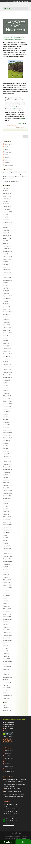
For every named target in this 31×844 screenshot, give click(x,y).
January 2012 (6, 459)
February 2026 (7, 193)
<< (4, 804)
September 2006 (7, 619)
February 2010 (7, 516)
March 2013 (6, 424)
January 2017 (6, 325)
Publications (8, 160)
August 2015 (6, 356)
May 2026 (5, 188)
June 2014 (5, 385)
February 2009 (7, 548)
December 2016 (7, 327)
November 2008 (7, 556)
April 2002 (6, 674)
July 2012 (5, 443)
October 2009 (7, 527)
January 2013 (6, 427)
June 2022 (5, 240)
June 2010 (5, 506)
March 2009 (6, 545)
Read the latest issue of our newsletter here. (14, 39)
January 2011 (6, 488)
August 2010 (6, 501)
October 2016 (7, 330)
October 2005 (7, 637)
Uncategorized (9, 165)
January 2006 (6, 629)
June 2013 (5, 417)
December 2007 (7, 585)
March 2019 (6, 293)
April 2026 (6, 190)
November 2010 (7, 493)
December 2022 (7, 238)
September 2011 (7, 469)
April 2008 (6, 574)
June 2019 (5, 285)
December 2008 (7, 553)
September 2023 (7, 225)
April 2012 (6, 451)
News (6, 154)
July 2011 (5, 474)
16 (4, 816)
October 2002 (7, 672)
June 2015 (5, 359)
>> (16, 804)
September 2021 (7, 251)
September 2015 (7, 353)
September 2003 (7, 666)
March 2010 (6, 514)
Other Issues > (22, 123)
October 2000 (7, 682)
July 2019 (5, 282)
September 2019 (7, 280)
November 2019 (7, 275)
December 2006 (7, 614)
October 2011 (7, 467)
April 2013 (6, 422)
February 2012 (7, 456)
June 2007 (5, 601)
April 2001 (6, 679)
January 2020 (6, 269)
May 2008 (5, 572)
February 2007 (7, 608)
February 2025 (7, 206)
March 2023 (6, 233)
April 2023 (6, 230)
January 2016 (6, 346)
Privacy (24, 838)
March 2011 (6, 482)
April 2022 (6, 243)
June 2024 (5, 214)
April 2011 (6, 480)
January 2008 (6, 582)
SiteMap (18, 838)
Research (7, 162)
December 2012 (7, 430)
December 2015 (7, 348)
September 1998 (7, 695)
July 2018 (5, 301)
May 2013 (5, 419)
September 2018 (7, 296)
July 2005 (5, 645)
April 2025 (6, 204)
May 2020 (5, 264)
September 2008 (7, 561)
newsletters (22, 118)
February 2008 (7, 580)
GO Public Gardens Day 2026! (11, 181)
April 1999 (6, 693)
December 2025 (7, 196)
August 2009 (6, 532)
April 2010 (6, 511)
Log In (4, 736)
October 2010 (7, 495)
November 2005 (7, 635)
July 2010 (5, 503)
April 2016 (6, 343)
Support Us (16, 108)
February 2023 (7, 235)
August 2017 (6, 314)
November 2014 (7, 372)
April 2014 (6, 390)
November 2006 (7, 616)
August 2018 (6, 298)
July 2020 (5, 261)
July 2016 (5, 335)
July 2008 (5, 566)
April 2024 (6, 217)
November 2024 (7, 211)
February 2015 (7, 364)
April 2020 (6, 267)
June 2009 (5, 537)
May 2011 (5, 477)
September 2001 (7, 677)
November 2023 (7, 222)
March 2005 (6, 656)
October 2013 (7, 406)
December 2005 (7, 632)
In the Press (8, 152)
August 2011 (6, 472)
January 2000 (6, 687)
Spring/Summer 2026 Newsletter (12, 791)
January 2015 (6, 367)
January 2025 (6, 209)
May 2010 (5, 509)
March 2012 (6, 453)
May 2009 (5, 540)
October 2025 (7, 198)
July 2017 (5, 317)
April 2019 (6, 290)
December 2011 (7, 461)
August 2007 (6, 595)
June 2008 (5, 569)
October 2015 (7, 351)
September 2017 (7, 311)
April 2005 (6, 653)
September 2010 (7, 498)
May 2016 (5, 340)
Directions (8, 842)
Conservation (8, 144)
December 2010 (7, 490)
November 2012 (7, 432)
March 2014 (6, 393)
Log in (4, 705)
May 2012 (5, 448)
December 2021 (7, 248)
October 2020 (7, 259)
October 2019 (7, 277)
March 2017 (6, 322)
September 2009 (7, 530)
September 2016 (7, 332)
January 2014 (6, 398)
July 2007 (5, 598)
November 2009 (7, 524)
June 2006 (5, 624)
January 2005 (6, 658)
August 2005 (6, 643)
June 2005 (5, 648)
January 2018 (6, 306)
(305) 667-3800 (9, 726)
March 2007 (6, 606)
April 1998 (6, 698)
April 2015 (6, 361)
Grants (6, 149)
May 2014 (5, 388)
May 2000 (5, 685)
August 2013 (6, 411)
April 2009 (6, 543)
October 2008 (7, 559)
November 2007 (7, 587)
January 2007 (6, 611)
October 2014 (7, 375)
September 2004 (7, 661)
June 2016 (5, 338)
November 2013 (7, 403)
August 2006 (6, 622)
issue (7, 42)
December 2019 (7, 272)
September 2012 (7, 438)
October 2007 (7, 590)
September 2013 (7, 409)
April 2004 (6, 664)
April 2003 (6, 669)
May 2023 (5, 227)
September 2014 (7, 377)
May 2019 (5, 288)
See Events (8, 824)
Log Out (10, 736)
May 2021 (5, 254)
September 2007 (7, 593)
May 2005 (5, 651)
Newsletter (8, 157)
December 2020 (7, 256)
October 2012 (7, 435)
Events (6, 147)
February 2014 (7, 395)
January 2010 (6, 519)
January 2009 (6, 551)
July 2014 (5, 382)
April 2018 (6, 303)
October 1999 (7, 690)
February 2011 (7, 485)
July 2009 (5, 535)
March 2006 (6, 627)
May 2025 (5, 201)
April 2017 (6, 319)
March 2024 (6, 219)
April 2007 (6, 603)
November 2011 (7, 464)
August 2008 (6, 564)
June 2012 (5, 445)
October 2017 (7, 309)
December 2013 (7, 401)
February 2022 (7, 246)
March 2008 (6, 577)
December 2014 (7, 369)
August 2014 (6, 380)
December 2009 (7, 522)
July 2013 (5, 414)
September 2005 (7, 640)
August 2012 (6, 440)
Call (23, 842)
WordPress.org (7, 710)
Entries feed (6, 707)
